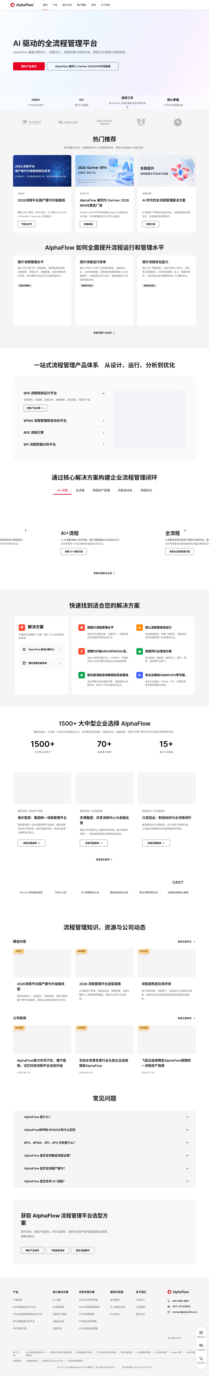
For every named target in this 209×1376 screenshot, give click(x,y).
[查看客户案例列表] (104, 122)
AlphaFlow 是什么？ (38, 1117)
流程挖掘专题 (126, 1352)
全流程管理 (58, 1306)
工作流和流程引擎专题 (106, 1352)
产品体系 (17, 1299)
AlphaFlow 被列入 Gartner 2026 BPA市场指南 (83, 66)
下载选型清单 (57, 1250)
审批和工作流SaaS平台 (52, 1361)
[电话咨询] (201, 1362)
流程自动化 (125, 490)
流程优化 (146, 490)
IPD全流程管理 (86, 1314)
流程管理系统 (32, 1361)
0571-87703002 (181, 1306)
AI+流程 (62, 490)
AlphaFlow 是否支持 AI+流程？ (45, 1181)
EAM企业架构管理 (88, 1299)
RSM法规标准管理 (88, 1328)
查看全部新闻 (184, 1018)
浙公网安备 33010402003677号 (137, 1367)
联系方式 (140, 1314)
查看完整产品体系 (103, 332)
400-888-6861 (180, 1300)
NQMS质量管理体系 (89, 1306)
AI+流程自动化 (117, 1306)
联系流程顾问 (83, 1250)
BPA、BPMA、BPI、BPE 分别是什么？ (50, 1142)
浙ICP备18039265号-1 (106, 1367)
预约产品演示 (29, 66)
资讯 (93, 4)
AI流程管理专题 (143, 1352)
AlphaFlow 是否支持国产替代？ (45, 1168)
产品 (55, 5)
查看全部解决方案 (103, 573)
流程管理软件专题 (84, 1352)
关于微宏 (105, 5)
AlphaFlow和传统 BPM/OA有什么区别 (49, 1130)
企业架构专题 (161, 1352)
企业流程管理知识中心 (35, 1352)
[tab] (64, 401)
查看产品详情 (35, 408)
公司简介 (140, 1299)
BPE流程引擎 (19, 1328)
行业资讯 (114, 1314)
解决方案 (67, 5)
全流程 (80, 490)
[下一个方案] (185, 530)
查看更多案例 (103, 859)
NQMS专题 (176, 1352)
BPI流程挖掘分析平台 (24, 1321)
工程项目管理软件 (75, 1361)
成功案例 (114, 1299)
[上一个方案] (26, 530)
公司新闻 (140, 1306)
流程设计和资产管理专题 (61, 1352)
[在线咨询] (201, 1348)
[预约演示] (201, 1333)
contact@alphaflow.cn (185, 1312)
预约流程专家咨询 (37, 663)
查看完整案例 (31, 843)
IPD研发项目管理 (87, 1321)
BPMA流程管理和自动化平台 (27, 1314)
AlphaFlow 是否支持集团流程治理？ (48, 1155)
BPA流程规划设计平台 (24, 1306)
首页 (45, 4)
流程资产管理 (101, 490)
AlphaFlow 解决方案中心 (41, 649)
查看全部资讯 (184, 941)
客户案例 (81, 4)
